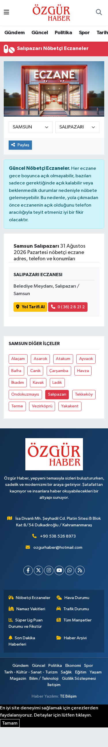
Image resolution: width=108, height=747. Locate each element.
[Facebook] (28, 570)
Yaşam (96, 672)
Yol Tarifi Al (33, 307)
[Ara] (98, 13)
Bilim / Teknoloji (43, 678)
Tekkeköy (84, 394)
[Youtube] (59, 570)
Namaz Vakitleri (30, 609)
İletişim (54, 685)
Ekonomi (73, 665)
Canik (35, 371)
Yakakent (70, 406)
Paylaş (23, 145)
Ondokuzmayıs (25, 394)
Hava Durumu (77, 598)
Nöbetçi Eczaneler (33, 598)
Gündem (14, 32)
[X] (38, 570)
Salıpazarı (57, 394)
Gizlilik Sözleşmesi (79, 678)
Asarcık (40, 359)
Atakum (63, 359)
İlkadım (17, 382)
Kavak (38, 382)
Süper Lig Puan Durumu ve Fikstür (26, 623)
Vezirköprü (42, 406)
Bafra (16, 371)
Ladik (57, 382)
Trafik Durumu (76, 609)
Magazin (18, 678)
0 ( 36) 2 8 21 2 (71, 307)
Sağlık (66, 672)
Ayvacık (86, 359)
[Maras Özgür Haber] (51, 12)
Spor (84, 32)
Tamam (10, 723)
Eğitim (80, 672)
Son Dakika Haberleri (22, 641)
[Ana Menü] (6, 12)
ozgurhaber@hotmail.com (57, 547)
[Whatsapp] (69, 570)
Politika (63, 32)
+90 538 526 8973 (58, 536)
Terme (17, 406)
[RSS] (80, 570)
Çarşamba (58, 371)
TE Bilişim (68, 696)
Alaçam (18, 359)
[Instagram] (49, 570)
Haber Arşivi (75, 638)
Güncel (39, 32)
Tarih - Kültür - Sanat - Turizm (31, 672)
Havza (83, 371)
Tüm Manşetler (77, 620)
